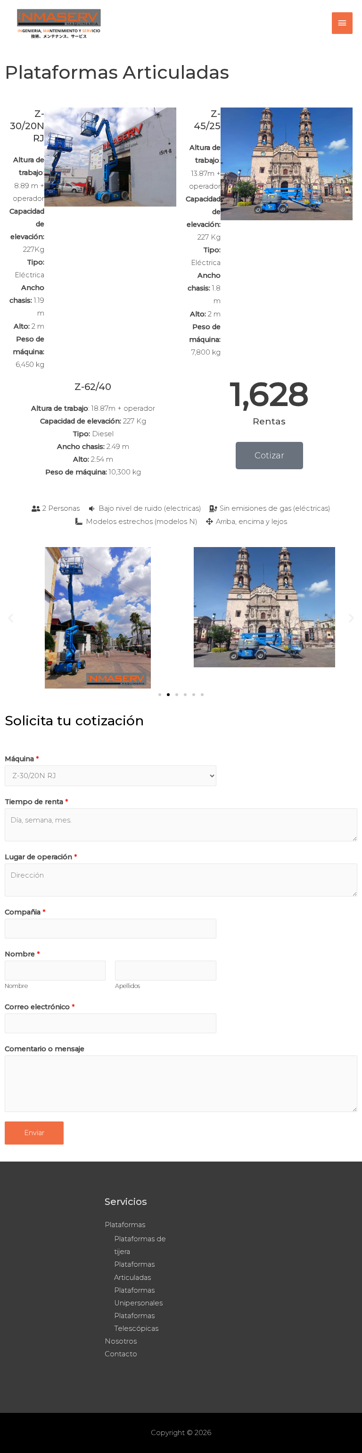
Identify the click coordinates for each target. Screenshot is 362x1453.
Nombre (22, 954)
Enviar (34, 1133)
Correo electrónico (40, 1007)
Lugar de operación (41, 857)
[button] (10, 617)
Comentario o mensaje (44, 1049)
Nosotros (121, 1341)
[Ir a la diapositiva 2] (168, 694)
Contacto (121, 1354)
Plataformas (125, 1225)
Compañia (25, 912)
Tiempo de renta (36, 801)
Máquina (22, 759)
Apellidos (127, 985)
